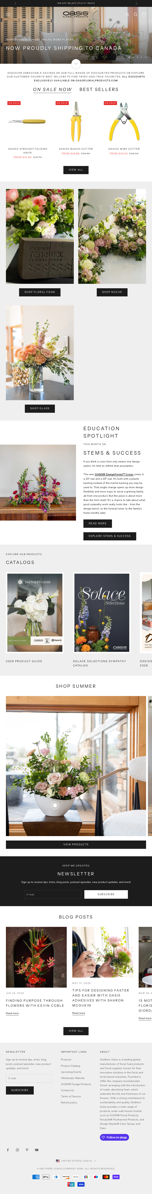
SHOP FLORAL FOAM (39, 293)
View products (76, 845)
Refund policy (69, 1103)
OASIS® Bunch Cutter (76, 149)
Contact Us (67, 1091)
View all (76, 170)
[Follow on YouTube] (37, 1151)
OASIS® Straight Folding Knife (28, 151)
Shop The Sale (23, 56)
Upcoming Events (71, 1073)
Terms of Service (71, 1097)
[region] (76, 36)
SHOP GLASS (39, 409)
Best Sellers (99, 90)
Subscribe (106, 895)
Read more (12, 1014)
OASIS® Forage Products (76, 1085)
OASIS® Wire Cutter (124, 149)
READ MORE (98, 524)
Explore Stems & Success (110, 537)
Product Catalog (70, 1066)
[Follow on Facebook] (8, 1151)
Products (66, 1060)
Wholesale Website (73, 1079)
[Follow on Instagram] (17, 1151)
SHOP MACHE (112, 293)
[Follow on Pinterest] (27, 1151)
